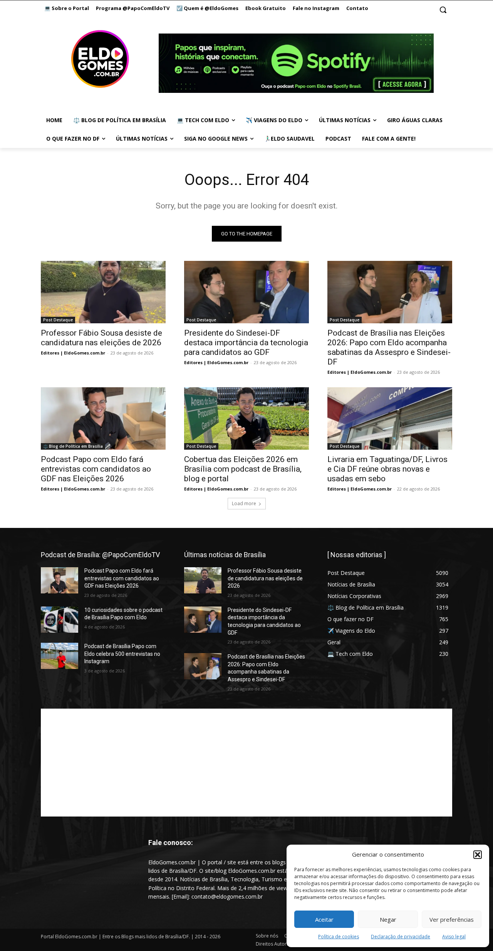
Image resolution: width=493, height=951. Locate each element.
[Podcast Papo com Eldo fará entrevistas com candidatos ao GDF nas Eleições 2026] (103, 418)
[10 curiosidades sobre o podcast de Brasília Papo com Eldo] (59, 620)
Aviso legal (454, 936)
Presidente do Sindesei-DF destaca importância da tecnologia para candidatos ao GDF (246, 342)
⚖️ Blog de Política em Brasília (73, 446)
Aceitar (324, 919)
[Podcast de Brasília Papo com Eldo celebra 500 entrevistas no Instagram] (59, 656)
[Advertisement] (246, 763)
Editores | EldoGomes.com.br (73, 353)
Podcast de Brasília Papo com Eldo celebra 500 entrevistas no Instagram (122, 653)
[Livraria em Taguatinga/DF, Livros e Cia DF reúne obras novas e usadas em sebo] (389, 418)
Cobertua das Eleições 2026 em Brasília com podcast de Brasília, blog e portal (243, 469)
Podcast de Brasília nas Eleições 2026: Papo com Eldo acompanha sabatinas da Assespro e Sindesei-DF (389, 347)
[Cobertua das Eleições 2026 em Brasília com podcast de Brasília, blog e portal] (246, 418)
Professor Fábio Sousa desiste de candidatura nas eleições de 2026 (101, 337)
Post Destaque (58, 320)
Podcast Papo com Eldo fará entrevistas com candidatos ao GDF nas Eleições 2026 (96, 469)
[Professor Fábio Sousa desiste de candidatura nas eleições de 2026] (103, 292)
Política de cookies (338, 936)
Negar (388, 919)
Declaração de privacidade (400, 936)
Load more (244, 503)
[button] (477, 855)
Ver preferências (451, 919)
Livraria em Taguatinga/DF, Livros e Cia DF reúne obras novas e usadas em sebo (387, 469)
